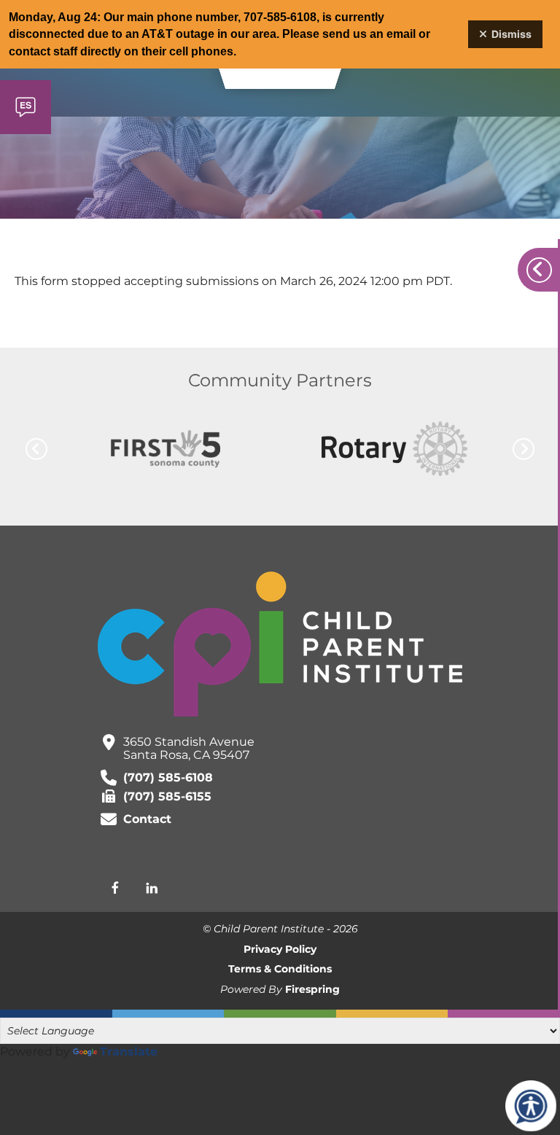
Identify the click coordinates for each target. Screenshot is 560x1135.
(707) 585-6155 (167, 796)
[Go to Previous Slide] (36, 449)
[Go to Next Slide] (523, 449)
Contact (147, 819)
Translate (129, 1051)
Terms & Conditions (280, 968)
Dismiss (511, 34)
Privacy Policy (280, 949)
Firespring (312, 989)
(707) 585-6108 (168, 777)
